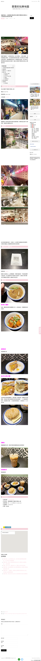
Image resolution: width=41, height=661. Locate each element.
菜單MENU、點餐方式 (6, 70)
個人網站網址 (2, 646)
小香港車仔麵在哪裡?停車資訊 (8, 67)
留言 (2, 623)
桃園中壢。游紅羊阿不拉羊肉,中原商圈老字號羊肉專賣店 (15, 573)
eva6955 (7, 18)
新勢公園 (16, 613)
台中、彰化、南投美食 (35, 128)
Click (40, 330)
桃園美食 (3, 18)
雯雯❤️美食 (32, 127)
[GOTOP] (22, 659)
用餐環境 (4, 69)
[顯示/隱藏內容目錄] (13, 66)
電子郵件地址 (2, 642)
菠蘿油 (5, 77)
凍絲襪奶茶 (6, 78)
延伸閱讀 (6, 83)
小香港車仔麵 (11, 499)
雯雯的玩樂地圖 (20, 6)
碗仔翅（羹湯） (7, 73)
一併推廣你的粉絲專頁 (33, 146)
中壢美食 (5, 613)
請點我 (7, 97)
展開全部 (31, 122)
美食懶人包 (33, 135)
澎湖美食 (33, 134)
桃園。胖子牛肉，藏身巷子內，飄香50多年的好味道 (14, 565)
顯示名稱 (2, 638)
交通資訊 (4, 81)
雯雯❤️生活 (32, 126)
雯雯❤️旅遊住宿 (33, 124)
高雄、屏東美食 (34, 138)
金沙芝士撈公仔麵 (7, 76)
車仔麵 (25, 613)
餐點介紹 (4, 72)
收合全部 (34, 122)
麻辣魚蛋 (6, 74)
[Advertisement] (14, 28)
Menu (3, 1)
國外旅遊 (32, 123)
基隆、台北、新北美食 (35, 129)
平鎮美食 (13, 613)
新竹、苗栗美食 (34, 132)
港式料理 (22, 613)
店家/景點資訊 (5, 80)
